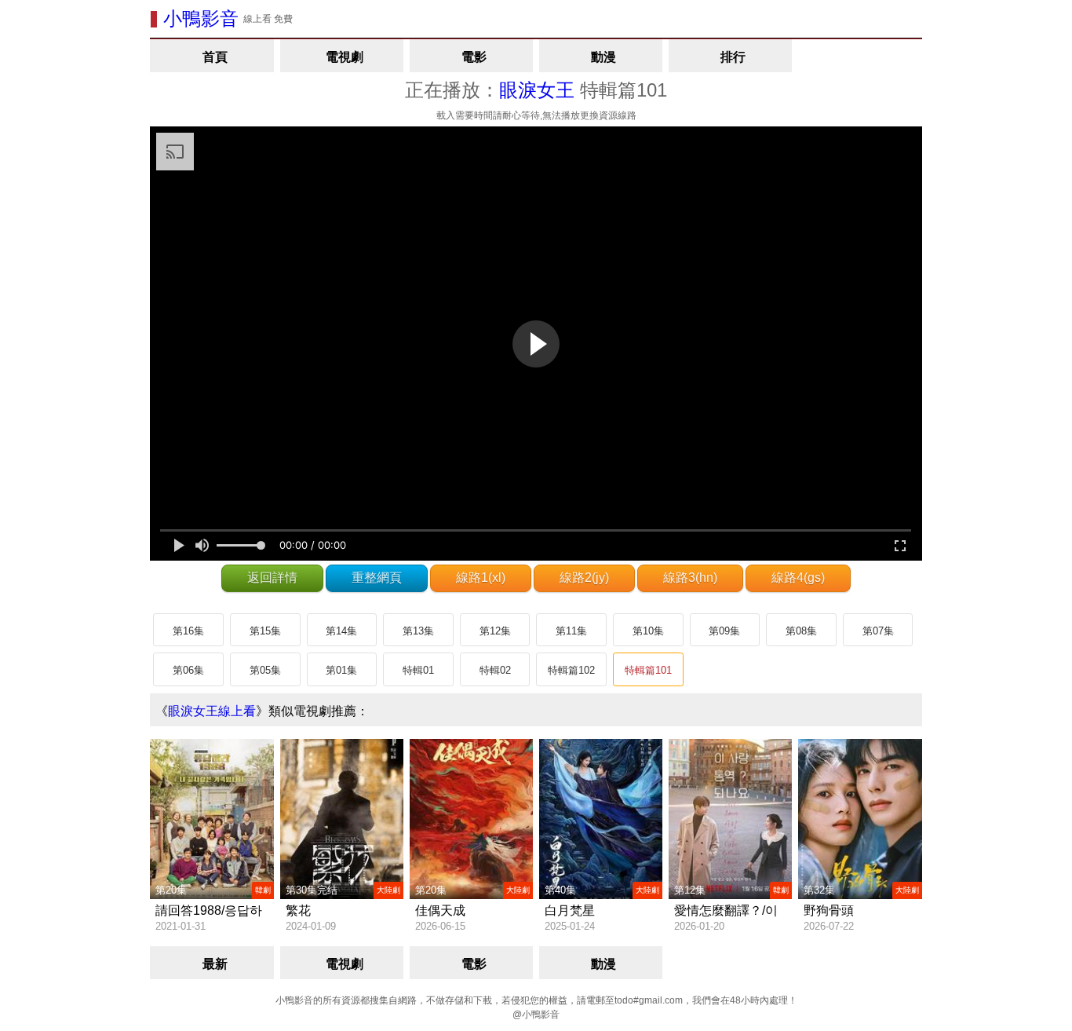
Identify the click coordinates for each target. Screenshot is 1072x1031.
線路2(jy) (584, 577)
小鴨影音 (201, 18)
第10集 (648, 631)
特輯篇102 (571, 670)
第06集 (188, 670)
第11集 (571, 631)
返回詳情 (272, 577)
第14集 (341, 631)
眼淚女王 (536, 90)
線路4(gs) (798, 577)
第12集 (495, 631)
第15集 (265, 631)
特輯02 (495, 670)
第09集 (724, 631)
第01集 (341, 670)
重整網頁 (377, 577)
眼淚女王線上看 (212, 711)
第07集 (878, 631)
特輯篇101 (648, 670)
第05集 (265, 670)
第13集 (418, 631)
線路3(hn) (690, 577)
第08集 (801, 631)
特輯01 (418, 670)
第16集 (188, 631)
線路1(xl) (480, 577)
